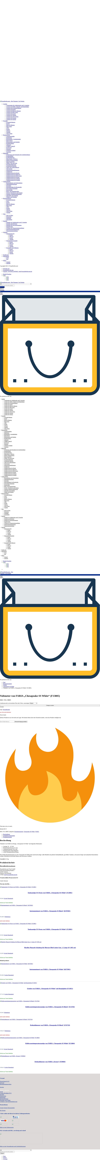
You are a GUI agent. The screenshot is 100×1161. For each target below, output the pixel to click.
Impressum (2, 1097)
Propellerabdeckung (11, 164)
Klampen (8, 149)
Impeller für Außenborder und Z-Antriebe (16, 222)
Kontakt (2, 1094)
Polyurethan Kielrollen (11, 188)
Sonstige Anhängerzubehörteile (14, 194)
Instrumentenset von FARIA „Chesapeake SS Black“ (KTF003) (50, 911)
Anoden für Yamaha (11, 118)
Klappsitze (8, 216)
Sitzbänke (8, 218)
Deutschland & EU (4, 1081)
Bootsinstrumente (7, 683)
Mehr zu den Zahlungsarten (7, 1127)
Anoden (5, 104)
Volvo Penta (9, 133)
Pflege (4, 260)
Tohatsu (8, 130)
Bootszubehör (6, 135)
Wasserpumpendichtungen (12, 170)
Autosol (8, 262)
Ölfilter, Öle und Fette (11, 163)
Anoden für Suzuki (11, 113)
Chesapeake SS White (8, 686)
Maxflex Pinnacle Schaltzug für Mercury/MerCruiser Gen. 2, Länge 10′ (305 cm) (50, 947)
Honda (8, 123)
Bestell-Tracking (7, 274)
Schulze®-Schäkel (10, 150)
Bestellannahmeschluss (5, 1084)
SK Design (2, 1110)
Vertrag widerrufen (4, 1090)
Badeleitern (9, 137)
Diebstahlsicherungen (11, 184)
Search (2, 287)
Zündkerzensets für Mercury (13, 174)
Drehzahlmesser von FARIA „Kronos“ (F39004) (50, 1061)
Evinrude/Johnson (10, 122)
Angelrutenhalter (10, 136)
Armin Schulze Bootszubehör (7, 1107)
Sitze (4, 214)
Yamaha (8, 132)
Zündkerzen (9, 171)
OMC (7, 128)
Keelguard (8, 147)
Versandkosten (6, 709)
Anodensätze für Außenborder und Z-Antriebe (17, 105)
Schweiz (2, 1083)
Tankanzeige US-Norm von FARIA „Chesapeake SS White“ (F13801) (50, 893)
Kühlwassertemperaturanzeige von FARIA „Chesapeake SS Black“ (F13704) (50, 1007)
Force (7, 201)
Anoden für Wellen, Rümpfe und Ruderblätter (17, 106)
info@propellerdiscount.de (10, 874)
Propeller (5, 121)
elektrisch (8, 145)
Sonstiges (8, 152)
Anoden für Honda (11, 109)
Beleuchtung (9, 140)
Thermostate (9, 168)
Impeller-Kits (9, 226)
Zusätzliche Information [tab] (9, 835)
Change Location (50, 705)
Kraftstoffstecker (10, 157)
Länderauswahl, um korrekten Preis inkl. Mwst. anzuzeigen (14, 703)
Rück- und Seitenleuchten (12, 191)
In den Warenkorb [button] (8, 898)
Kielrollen (8, 185)
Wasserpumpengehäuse (12, 231)
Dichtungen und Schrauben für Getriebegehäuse (18, 154)
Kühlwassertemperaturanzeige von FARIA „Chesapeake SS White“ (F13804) (50, 1043)
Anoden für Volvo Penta (12, 116)
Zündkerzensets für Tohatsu (13, 178)
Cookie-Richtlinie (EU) (6, 1093)
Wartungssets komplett (11, 240)
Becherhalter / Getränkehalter (13, 139)
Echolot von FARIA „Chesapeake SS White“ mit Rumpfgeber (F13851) (50, 988)
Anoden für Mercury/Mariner (13, 111)
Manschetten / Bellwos (12, 159)
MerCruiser (9, 126)
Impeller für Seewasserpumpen (13, 225)
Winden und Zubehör (11, 197)
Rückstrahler (9, 190)
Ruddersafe (6, 255)
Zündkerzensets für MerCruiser (14, 176)
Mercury (11, 236)
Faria (7, 257)
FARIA (5, 685)
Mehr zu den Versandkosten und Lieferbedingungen (13, 1146)
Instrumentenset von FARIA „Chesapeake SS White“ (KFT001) (50, 969)
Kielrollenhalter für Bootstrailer (14, 187)
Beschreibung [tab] (6, 834)
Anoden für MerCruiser (12, 112)
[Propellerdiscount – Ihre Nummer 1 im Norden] (12, 101)
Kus (7, 259)
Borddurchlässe (10, 143)
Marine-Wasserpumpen (12, 160)
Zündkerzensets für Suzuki (12, 177)
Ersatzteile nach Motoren (12, 247)
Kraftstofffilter (9, 156)
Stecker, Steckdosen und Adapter (14, 192)
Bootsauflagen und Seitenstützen (14, 183)
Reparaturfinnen (7, 198)
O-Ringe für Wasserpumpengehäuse (15, 228)
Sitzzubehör (9, 219)
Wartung (5, 232)
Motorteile (5, 153)
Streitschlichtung (4, 1098)
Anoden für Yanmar (11, 119)
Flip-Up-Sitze (9, 215)
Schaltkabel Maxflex (11, 166)
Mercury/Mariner (10, 125)
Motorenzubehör (10, 161)
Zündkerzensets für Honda (12, 173)
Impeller (5, 221)
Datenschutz (3, 1096)
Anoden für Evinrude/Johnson (13, 108)
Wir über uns (6, 268)
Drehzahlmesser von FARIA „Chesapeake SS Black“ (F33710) (50, 1025)
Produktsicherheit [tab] (7, 837)
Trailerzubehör (6, 181)
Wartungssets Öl (10, 233)
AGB (1, 1091)
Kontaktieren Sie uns (8, 270)
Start (4, 682)
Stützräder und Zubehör (12, 195)
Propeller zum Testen (5, 1100)
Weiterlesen (7, 916)
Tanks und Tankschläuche (12, 167)
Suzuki (8, 129)
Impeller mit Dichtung (11, 224)
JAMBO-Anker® (10, 146)
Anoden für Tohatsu (11, 115)
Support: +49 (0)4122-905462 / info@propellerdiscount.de (17, 271)
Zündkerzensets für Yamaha (13, 180)
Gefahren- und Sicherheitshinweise (8, 1101)
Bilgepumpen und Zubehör (13, 142)
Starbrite (8, 263)
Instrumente (6, 256)
